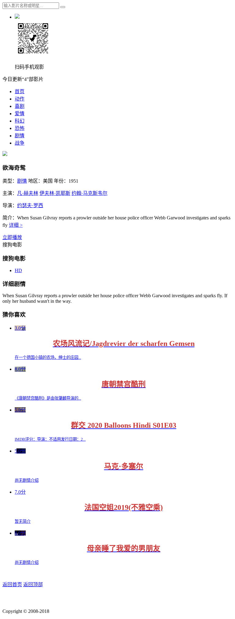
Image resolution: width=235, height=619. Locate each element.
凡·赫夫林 (27, 193)
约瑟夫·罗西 (30, 205)
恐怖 (19, 128)
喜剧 (19, 106)
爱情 (19, 113)
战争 (19, 143)
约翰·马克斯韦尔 (89, 193)
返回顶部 (33, 584)
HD (18, 270)
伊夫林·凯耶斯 (54, 193)
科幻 (19, 120)
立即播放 (12, 237)
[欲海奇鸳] (4, 154)
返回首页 (12, 584)
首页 (19, 91)
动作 (19, 98)
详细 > (16, 225)
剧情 (19, 135)
